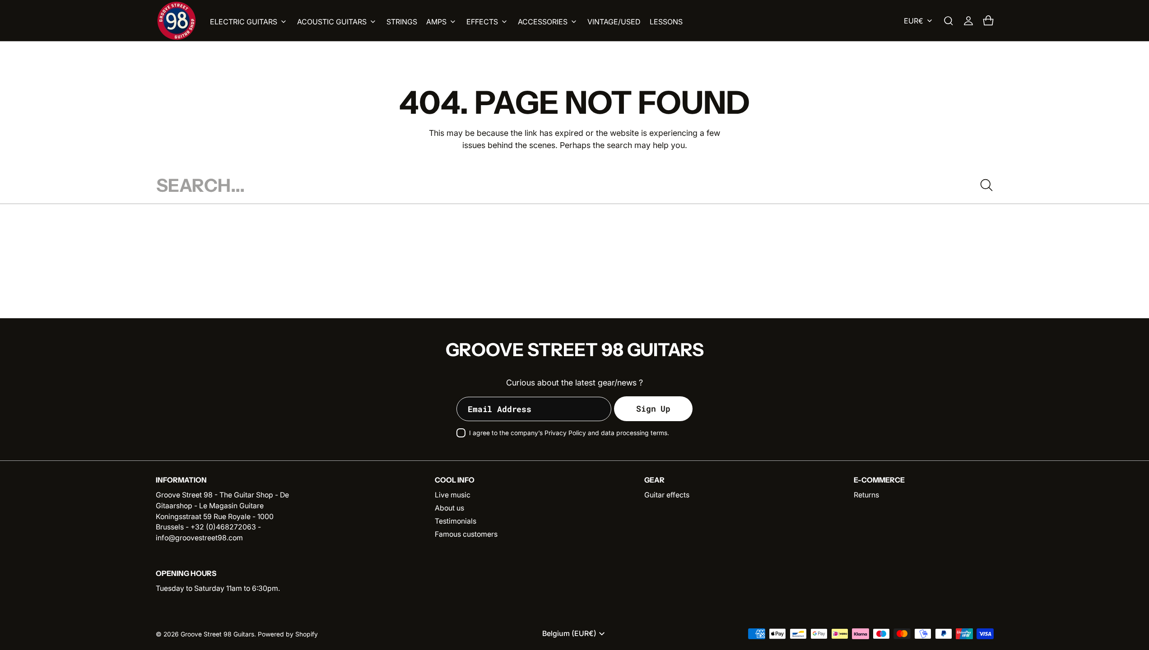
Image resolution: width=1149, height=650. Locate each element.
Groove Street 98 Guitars (217, 634)
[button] (948, 20)
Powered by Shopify (288, 634)
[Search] (986, 185)
